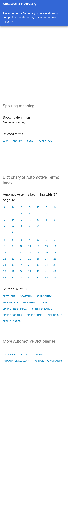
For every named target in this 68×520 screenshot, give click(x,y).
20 (46, 252)
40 (38, 271)
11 (29, 246)
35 (54, 265)
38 (21, 271)
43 (4, 277)
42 (54, 271)
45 (21, 277)
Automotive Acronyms (49, 360)
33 (38, 265)
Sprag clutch (45, 296)
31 (21, 265)
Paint (6, 147)
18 (29, 252)
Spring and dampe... (15, 308)
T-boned (17, 141)
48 (46, 277)
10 (21, 246)
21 (54, 252)
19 (38, 252)
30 (13, 265)
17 (21, 252)
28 (54, 258)
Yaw (5, 141)
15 (4, 252)
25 (29, 258)
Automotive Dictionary (19, 4)
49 (54, 277)
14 (54, 246)
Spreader (29, 302)
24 (21, 258)
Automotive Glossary (16, 360)
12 (38, 246)
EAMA (30, 141)
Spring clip (55, 315)
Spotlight (9, 296)
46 (29, 277)
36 (4, 271)
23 (13, 258)
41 (46, 271)
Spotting (26, 296)
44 (13, 277)
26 (38, 258)
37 (13, 271)
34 (46, 265)
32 (29, 265)
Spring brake (35, 315)
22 (4, 258)
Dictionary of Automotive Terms (23, 354)
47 (38, 277)
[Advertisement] (34, 62)
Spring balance (42, 308)
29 (4, 265)
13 (46, 246)
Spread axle (10, 302)
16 (13, 252)
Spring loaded (12, 321)
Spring (43, 302)
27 (46, 258)
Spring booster (12, 315)
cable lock (45, 141)
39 (29, 271)
